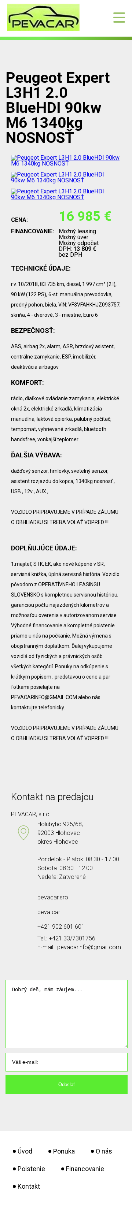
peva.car (48, 912)
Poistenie (31, 1169)
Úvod (25, 1151)
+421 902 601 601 (61, 926)
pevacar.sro (52, 897)
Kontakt (29, 1186)
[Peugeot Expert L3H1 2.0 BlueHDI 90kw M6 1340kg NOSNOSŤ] (66, 163)
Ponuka (64, 1151)
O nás (104, 1151)
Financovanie (85, 1169)
